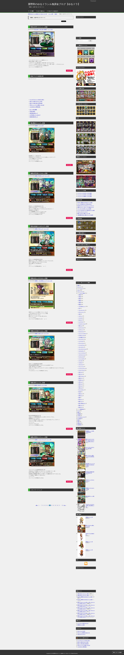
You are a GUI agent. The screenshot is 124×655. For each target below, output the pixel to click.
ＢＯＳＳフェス (81, 331)
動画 (78, 420)
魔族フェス (80, 405)
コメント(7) (46, 333)
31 (62, 505)
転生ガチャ (80, 399)
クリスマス (80, 318)
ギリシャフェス (81, 343)
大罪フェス (80, 382)
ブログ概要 (32, 11)
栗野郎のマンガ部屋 (81, 624)
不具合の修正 (32, 111)
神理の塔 (79, 423)
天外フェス (80, 385)
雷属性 (80, 300)
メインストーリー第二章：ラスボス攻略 (85, 194)
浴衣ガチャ (80, 393)
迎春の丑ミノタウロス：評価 (39, 278)
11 (47, 505)
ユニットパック (81, 366)
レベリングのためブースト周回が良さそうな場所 (86, 210)
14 (53, 505)
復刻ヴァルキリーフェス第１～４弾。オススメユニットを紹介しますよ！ (90, 440)
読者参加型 (79, 424)
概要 (78, 285)
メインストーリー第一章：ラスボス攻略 (85, 193)
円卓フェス (40, 228)
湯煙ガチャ (80, 395)
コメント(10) (44, 385)
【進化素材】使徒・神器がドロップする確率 (85, 215)
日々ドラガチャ (81, 389)
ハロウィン (80, 316)
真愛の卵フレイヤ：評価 (38, 382)
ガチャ (79, 290)
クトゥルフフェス (82, 345)
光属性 (80, 302)
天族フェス (80, 387)
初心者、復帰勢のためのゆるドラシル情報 (85, 202)
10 (46, 505)
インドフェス (81, 341)
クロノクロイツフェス (82, 349)
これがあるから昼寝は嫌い (35, 106)
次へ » (65, 505)
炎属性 (80, 294)
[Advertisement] (39, 89)
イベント (81, 288)
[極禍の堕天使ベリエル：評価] (42, 202)
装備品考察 (82, 409)
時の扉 (39, 385)
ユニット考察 (82, 293)
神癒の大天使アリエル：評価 (39, 331)
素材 (78, 412)
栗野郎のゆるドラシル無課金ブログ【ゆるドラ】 (54, 4)
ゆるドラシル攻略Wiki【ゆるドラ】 (84, 632)
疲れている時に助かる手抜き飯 (36, 103)
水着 (79, 314)
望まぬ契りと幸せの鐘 (38, 29)
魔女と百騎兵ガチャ (82, 403)
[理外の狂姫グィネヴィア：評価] (42, 255)
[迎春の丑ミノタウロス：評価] (42, 308)
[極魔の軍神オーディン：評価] (42, 465)
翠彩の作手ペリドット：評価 (39, 27)
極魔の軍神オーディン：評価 (39, 437)
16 (57, 505)
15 (55, 505)
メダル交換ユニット (42, 280)
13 (51, 505)
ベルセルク (80, 362)
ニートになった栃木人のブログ (83, 623)
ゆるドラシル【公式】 (81, 631)
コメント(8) (48, 439)
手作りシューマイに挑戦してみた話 (37, 105)
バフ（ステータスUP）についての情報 (84, 208)
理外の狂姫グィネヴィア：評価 (40, 226)
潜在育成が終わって (34, 113)
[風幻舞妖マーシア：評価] (42, 151)
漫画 (78, 421)
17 (59, 505)
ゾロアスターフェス (82, 354)
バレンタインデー (82, 310)
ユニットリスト (80, 291)
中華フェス (80, 372)
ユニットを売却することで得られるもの (85, 204)
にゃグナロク (81, 321)
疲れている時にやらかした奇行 (36, 101)
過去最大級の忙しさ (34, 116)
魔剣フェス (80, 401)
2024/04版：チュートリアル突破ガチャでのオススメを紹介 (90, 464)
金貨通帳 (79, 413)
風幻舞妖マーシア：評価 (38, 123)
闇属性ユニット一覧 (89, 541)
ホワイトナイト (81, 312)
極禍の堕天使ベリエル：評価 (39, 173)
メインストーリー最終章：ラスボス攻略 (85, 196)
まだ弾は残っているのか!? (35, 115)
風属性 (45, 29)
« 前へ (37, 505)
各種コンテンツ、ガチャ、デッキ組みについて (86, 207)
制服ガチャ (80, 378)
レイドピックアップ (82, 368)
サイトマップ (93, 0)
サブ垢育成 (79, 418)
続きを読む (69, 70)
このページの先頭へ (118, 652)
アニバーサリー (81, 339)
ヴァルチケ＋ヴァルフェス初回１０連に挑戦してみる (90, 505)
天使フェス (40, 333)
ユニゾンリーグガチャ (82, 333)
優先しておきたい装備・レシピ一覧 (84, 213)
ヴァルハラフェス (41, 439)
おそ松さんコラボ (82, 335)
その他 (79, 415)
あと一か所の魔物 (33, 109)
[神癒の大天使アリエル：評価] (42, 359)
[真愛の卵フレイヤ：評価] (42, 411)
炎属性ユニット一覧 (89, 549)
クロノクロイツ (81, 347)
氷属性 (80, 296)
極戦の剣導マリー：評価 (90, 496)
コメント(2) (50, 29)
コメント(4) (41, 125)
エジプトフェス (81, 327)
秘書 (79, 397)
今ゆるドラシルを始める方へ (53, 11)
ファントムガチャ (82, 358)
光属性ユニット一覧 (89, 517)
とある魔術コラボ (82, 337)
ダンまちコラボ (81, 356)
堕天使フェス (41, 175)
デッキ (79, 410)
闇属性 (80, 304)
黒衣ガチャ (80, 407)
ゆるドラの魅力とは (40, 11)
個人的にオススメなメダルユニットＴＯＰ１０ (86, 205)
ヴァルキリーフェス (82, 323)
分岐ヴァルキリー (82, 376)
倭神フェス (80, 325)
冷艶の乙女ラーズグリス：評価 (83, 593)
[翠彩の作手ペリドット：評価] (42, 56)
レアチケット (81, 329)
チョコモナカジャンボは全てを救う (37, 99)
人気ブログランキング (81, 634)
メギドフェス (81, 364)
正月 (79, 308)
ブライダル (80, 360)
